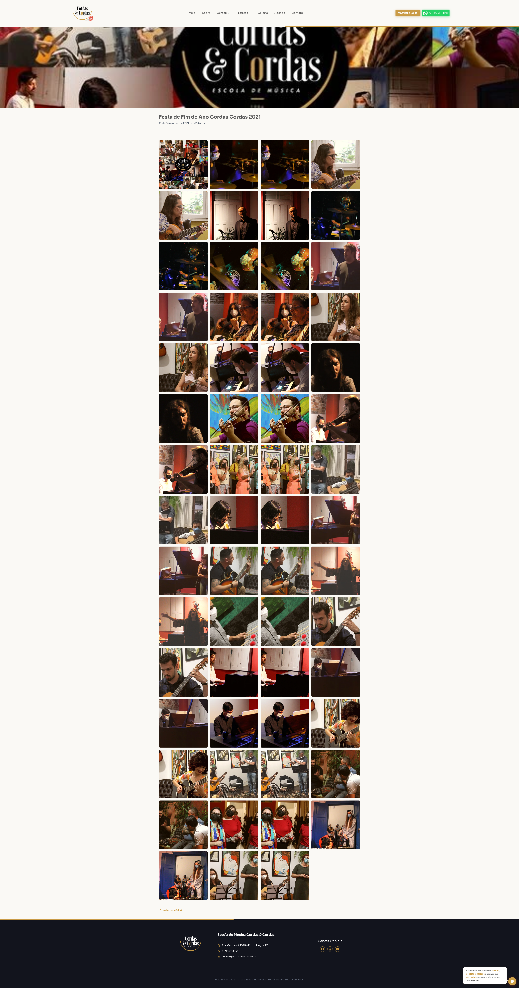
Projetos (242, 13)
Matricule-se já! (408, 12)
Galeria (263, 13)
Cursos (222, 13)
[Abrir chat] (512, 981)
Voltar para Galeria (173, 910)
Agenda (279, 13)
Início (191, 13)
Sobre (206, 13)
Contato (297, 13)
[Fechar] (503, 969)
